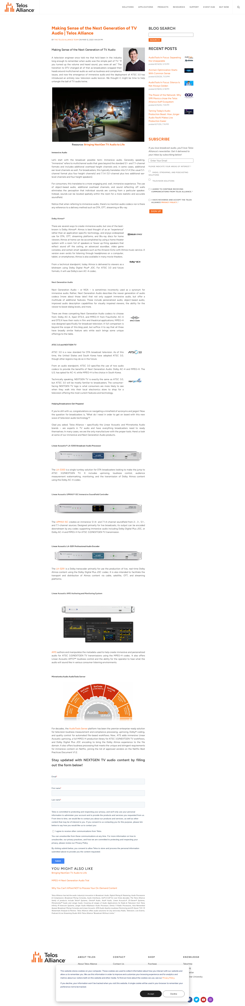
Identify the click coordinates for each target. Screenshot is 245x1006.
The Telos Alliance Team (66, 40)
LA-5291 (60, 568)
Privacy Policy (168, 978)
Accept (151, 994)
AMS (54, 652)
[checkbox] (171, 176)
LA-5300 (60, 469)
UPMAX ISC (62, 522)
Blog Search (162, 28)
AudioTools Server (78, 728)
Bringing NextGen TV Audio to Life (104, 144)
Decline (173, 994)
